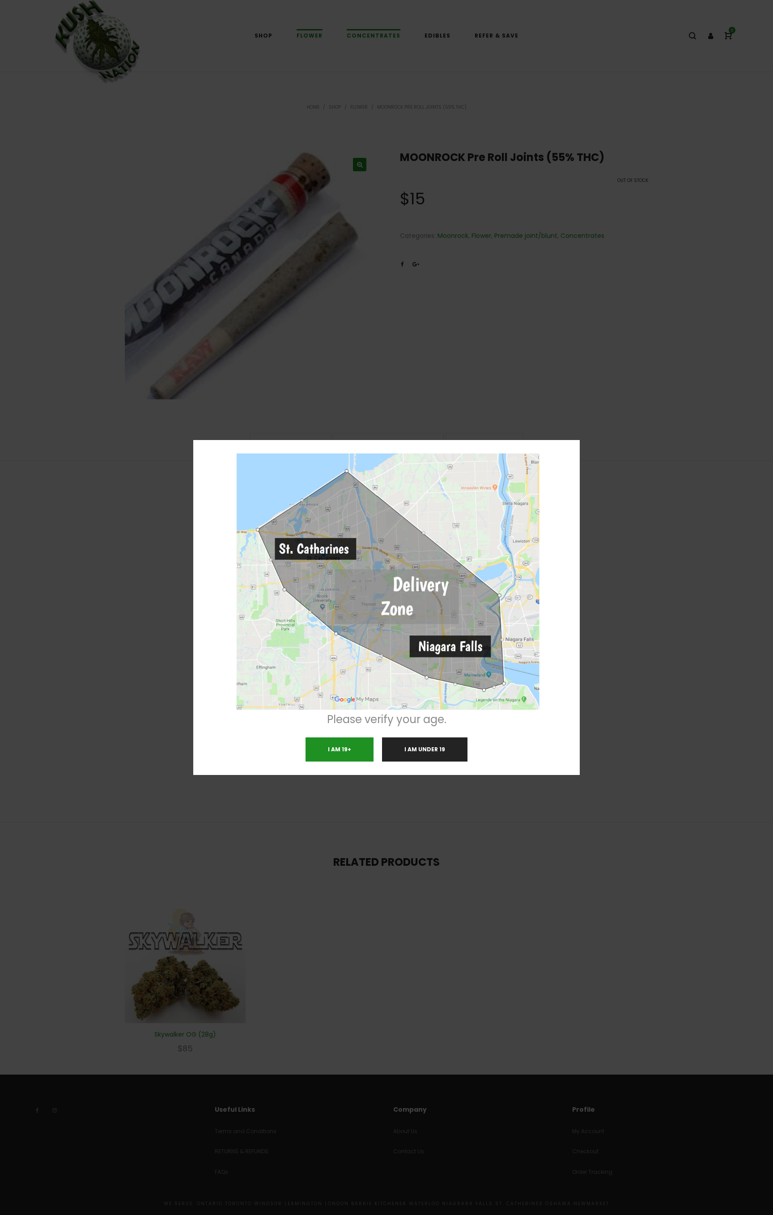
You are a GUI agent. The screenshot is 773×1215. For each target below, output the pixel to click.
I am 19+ (339, 749)
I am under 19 (424, 749)
